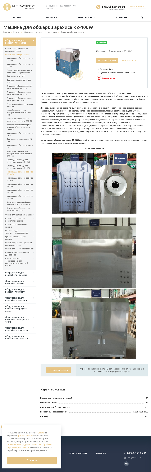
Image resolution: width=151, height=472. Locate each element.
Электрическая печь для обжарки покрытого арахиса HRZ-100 (19, 153)
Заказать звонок (137, 7)
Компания (50, 18)
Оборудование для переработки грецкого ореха (16, 308)
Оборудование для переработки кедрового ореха (17, 319)
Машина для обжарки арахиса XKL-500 (20, 185)
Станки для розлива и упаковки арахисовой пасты (18, 244)
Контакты (121, 18)
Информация (86, 18)
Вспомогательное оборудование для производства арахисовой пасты (16, 262)
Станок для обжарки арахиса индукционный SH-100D (19, 93)
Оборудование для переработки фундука (16, 273)
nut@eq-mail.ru (134, 458)
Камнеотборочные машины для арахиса (17, 254)
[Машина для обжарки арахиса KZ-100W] (68, 63)
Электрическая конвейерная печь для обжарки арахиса (19, 203)
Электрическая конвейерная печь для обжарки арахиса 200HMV (19, 127)
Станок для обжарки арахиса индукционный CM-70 (19, 99)
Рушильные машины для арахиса (15, 238)
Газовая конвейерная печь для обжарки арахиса (18, 209)
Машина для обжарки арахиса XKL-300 (20, 191)
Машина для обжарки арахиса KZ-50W (20, 179)
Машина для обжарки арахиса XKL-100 (20, 59)
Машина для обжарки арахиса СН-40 (20, 146)
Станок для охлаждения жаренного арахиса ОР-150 (18, 167)
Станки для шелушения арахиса (19, 215)
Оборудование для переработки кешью (15, 282)
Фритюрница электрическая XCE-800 (19, 81)
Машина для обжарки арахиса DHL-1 (20, 134)
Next (87, 63)
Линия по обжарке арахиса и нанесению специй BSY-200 (19, 71)
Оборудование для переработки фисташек (16, 329)
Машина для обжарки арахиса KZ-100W (20, 173)
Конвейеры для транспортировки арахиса (16, 232)
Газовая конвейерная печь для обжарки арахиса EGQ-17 (19, 120)
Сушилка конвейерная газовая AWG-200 (20, 105)
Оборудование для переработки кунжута (16, 290)
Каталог (18, 18)
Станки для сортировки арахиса (19, 249)
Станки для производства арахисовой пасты (16, 50)
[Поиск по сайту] (142, 17)
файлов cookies (25, 435)
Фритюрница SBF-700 (16, 76)
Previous (49, 63)
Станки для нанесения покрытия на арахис (15, 220)
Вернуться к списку (15, 426)
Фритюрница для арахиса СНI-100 (20, 140)
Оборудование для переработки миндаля (16, 299)
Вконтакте (126, 463)
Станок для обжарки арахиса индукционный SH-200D (19, 87)
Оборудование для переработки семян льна (17, 337)
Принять (32, 460)
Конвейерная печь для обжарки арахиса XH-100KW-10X (19, 112)
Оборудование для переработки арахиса (15, 41)
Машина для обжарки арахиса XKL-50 (20, 65)
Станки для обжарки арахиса (18, 55)
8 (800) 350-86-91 (113, 6)
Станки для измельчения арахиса (16, 226)
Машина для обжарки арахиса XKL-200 (20, 197)
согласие (39, 433)
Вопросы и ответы (77, 453)
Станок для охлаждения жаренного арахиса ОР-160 (18, 161)
